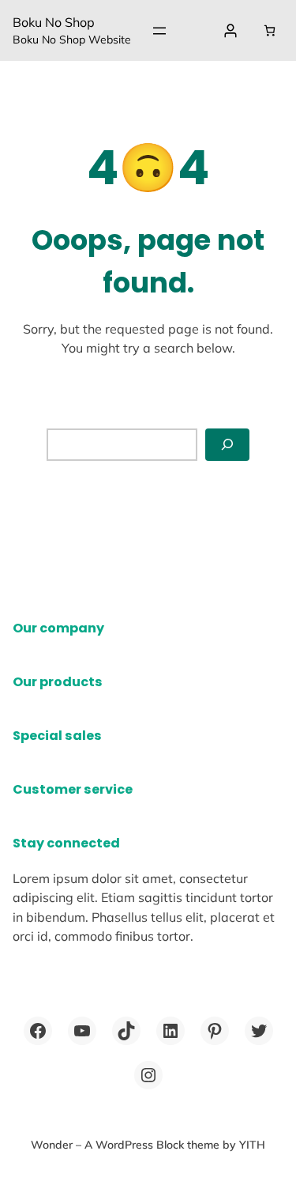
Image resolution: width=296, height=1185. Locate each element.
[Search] (227, 444)
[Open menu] (159, 30)
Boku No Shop (54, 22)
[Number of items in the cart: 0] (269, 30)
